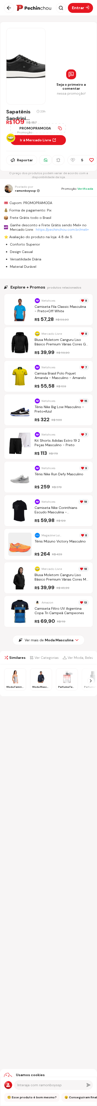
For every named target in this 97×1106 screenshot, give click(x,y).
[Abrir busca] (61, 8)
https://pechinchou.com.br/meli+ (62, 229)
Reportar (25, 160)
